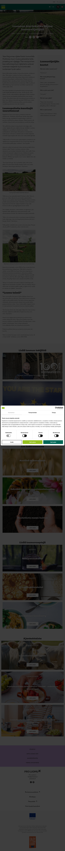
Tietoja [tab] (54, 412)
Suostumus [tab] (11, 412)
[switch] (24, 435)
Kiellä (11, 442)
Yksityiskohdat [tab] (32, 412)
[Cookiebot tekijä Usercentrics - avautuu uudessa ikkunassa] (56, 408)
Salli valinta (32, 442)
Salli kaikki (53, 442)
